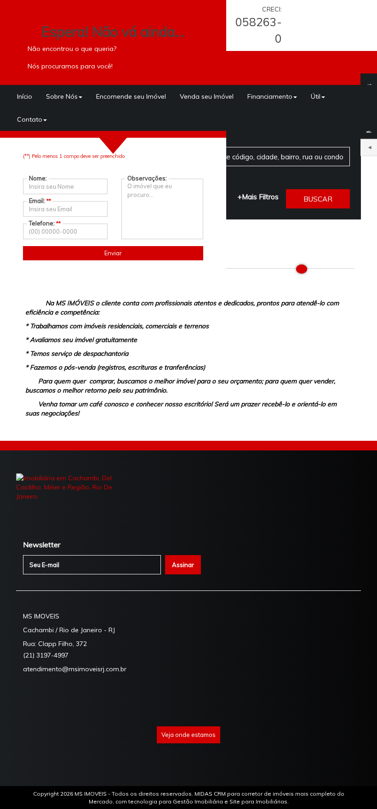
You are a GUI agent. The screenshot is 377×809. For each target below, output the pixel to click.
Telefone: (45, 223)
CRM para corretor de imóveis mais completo (275, 793)
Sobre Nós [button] (62, 96)
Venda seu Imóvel (207, 96)
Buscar (317, 199)
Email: (40, 200)
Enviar (113, 253)
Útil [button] (315, 96)
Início (24, 96)
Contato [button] (29, 119)
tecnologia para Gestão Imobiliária (175, 801)
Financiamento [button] (269, 96)
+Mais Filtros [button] (258, 196)
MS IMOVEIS (91, 793)
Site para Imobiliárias (258, 801)
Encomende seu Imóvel (131, 96)
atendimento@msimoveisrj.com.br (74, 669)
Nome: (38, 178)
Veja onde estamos (188, 734)
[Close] (301, 269)
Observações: (147, 178)
